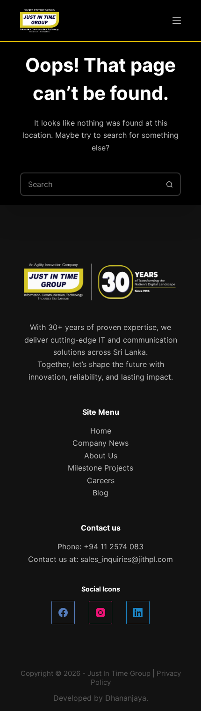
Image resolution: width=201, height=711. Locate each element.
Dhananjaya (125, 698)
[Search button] (169, 184)
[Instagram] (100, 612)
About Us (100, 455)
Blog (100, 492)
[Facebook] (63, 612)
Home (100, 430)
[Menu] (176, 20)
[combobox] (89, 184)
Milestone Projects (100, 467)
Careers (101, 480)
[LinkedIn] (138, 612)
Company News (100, 443)
